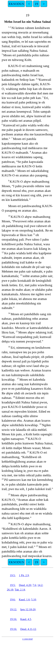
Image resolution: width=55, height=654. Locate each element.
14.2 (40, 585)
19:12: (13, 609)
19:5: (13, 575)
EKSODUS (16, 4)
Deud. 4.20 (25, 585)
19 (36, 4)
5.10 (33, 599)
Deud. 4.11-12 (28, 629)
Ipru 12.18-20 (28, 609)
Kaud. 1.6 (24, 599)
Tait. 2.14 (20, 589)
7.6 (34, 585)
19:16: (13, 619)
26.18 (10, 589)
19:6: (13, 599)
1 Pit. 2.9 (24, 575)
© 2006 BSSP (27, 639)
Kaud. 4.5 (25, 619)
